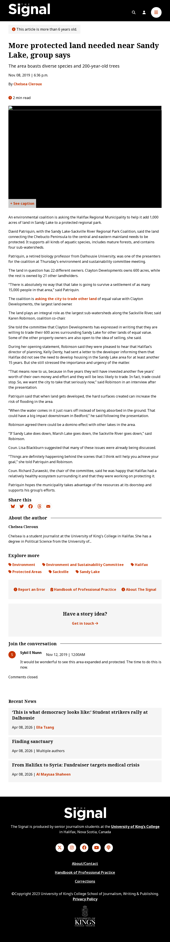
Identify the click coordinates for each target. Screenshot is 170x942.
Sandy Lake (89, 571)
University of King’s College (135, 826)
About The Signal (140, 589)
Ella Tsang (45, 727)
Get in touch (83, 623)
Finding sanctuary (32, 741)
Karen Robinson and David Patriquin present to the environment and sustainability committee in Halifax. (22, 204)
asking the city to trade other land (66, 298)
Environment (23, 564)
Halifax (141, 564)
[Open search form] (133, 12)
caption (27, 203)
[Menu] (156, 12)
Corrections (85, 881)
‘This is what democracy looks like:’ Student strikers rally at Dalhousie (80, 715)
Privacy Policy (85, 899)
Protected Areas (27, 571)
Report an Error (31, 589)
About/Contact (85, 863)
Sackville (60, 571)
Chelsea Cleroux (28, 84)
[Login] (144, 12)
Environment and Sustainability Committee (84, 564)
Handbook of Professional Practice (84, 589)
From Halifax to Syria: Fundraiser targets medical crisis (75, 765)
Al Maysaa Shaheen (53, 774)
